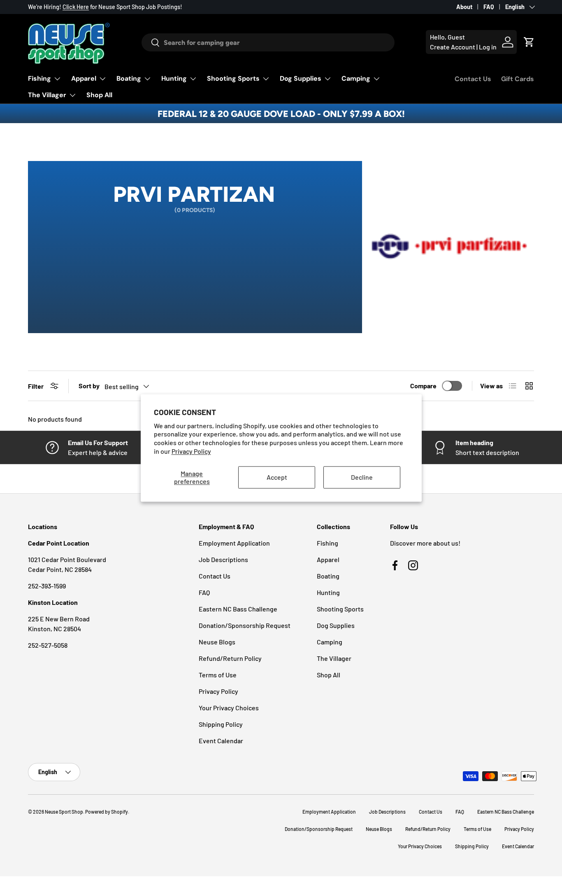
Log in (488, 47)
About (464, 6)
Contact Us (473, 79)
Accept (277, 477)
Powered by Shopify (106, 811)
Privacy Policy (191, 451)
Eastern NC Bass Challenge (238, 609)
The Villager (47, 95)
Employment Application (234, 543)
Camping (355, 78)
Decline (362, 477)
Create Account (452, 47)
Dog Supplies (300, 78)
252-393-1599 (47, 586)
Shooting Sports (233, 78)
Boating (128, 78)
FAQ (488, 6)
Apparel (83, 78)
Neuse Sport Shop (64, 811)
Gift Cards (517, 79)
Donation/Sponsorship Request (244, 625)
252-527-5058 (47, 645)
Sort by (89, 386)
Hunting (174, 78)
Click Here (76, 6)
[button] (529, 42)
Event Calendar (221, 740)
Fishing (39, 78)
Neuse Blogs (217, 642)
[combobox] (268, 42)
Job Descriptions (223, 559)
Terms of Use (218, 675)
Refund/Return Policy (230, 658)
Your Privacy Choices (229, 708)
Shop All (99, 95)
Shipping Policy (221, 724)
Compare (423, 386)
